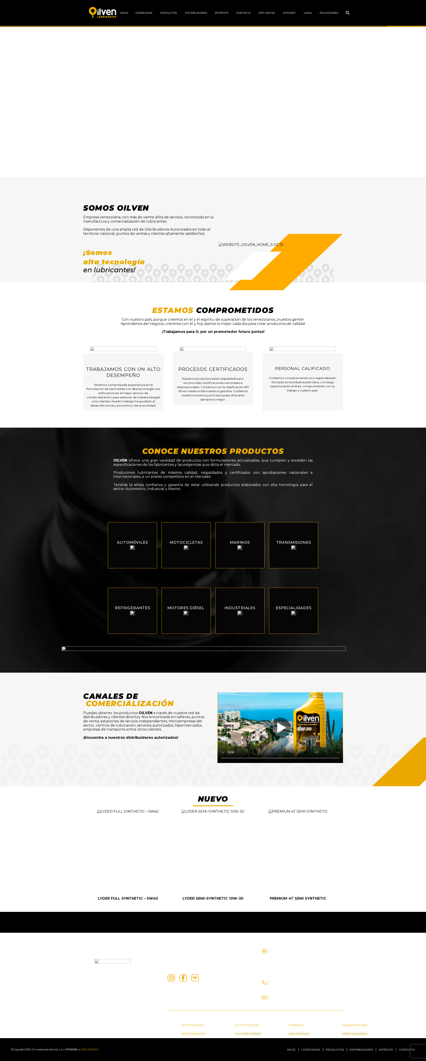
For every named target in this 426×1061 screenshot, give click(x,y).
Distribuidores (196, 12)
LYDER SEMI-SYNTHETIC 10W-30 (213, 898)
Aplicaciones (329, 12)
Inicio (124, 12)
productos (168, 12)
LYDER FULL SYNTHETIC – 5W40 (128, 898)
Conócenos (144, 12)
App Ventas (267, 12)
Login (308, 12)
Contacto (243, 12)
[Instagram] (171, 978)
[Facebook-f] (183, 978)
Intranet (289, 12)
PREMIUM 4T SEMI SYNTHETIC (298, 898)
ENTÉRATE (221, 12)
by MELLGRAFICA (88, 1049)
